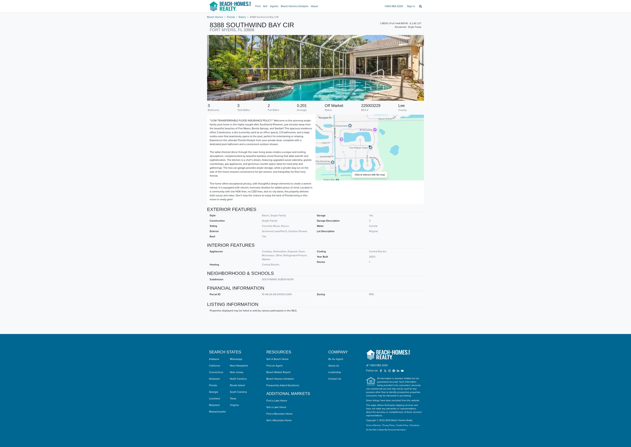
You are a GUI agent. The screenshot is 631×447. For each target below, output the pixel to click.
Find (257, 6)
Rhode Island (237, 385)
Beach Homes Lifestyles (294, 6)
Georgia (213, 392)
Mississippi (236, 359)
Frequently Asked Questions (282, 385)
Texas (233, 398)
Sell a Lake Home (276, 407)
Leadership (334, 372)
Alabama (214, 359)
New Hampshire (239, 365)
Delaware (214, 378)
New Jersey (236, 372)
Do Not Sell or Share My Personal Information (386, 430)
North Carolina (238, 378)
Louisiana (214, 398)
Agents (274, 6)
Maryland (214, 405)
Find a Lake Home (276, 400)
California (214, 365)
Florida (231, 17)
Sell (265, 6)
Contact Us (334, 378)
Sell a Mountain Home (279, 420)
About (314, 6)
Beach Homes (215, 17)
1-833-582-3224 (394, 6)
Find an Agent (274, 365)
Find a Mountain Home (279, 413)
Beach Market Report (278, 372)
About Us (333, 365)
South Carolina (238, 392)
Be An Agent (335, 359)
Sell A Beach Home (277, 359)
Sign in (411, 6)
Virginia (234, 405)
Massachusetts (217, 411)
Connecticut (216, 372)
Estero (242, 17)
